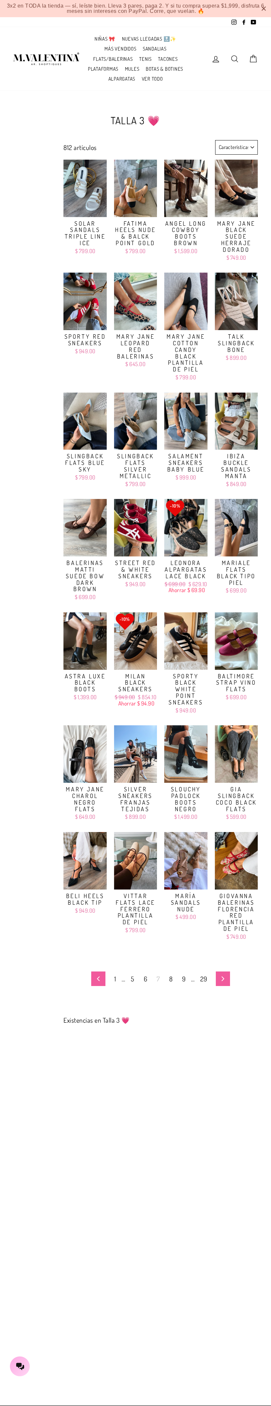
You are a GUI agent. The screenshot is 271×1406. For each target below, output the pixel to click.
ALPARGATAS (122, 79)
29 (203, 978)
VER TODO (152, 79)
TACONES (167, 59)
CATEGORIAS (30, 174)
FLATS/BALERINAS (113, 59)
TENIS (145, 59)
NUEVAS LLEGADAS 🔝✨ (149, 39)
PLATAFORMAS (103, 69)
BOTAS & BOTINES (164, 69)
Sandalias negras (28, 193)
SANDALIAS (155, 49)
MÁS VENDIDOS (120, 49)
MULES (132, 69)
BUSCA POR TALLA (18, 151)
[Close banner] (264, 9)
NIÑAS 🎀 (105, 39)
